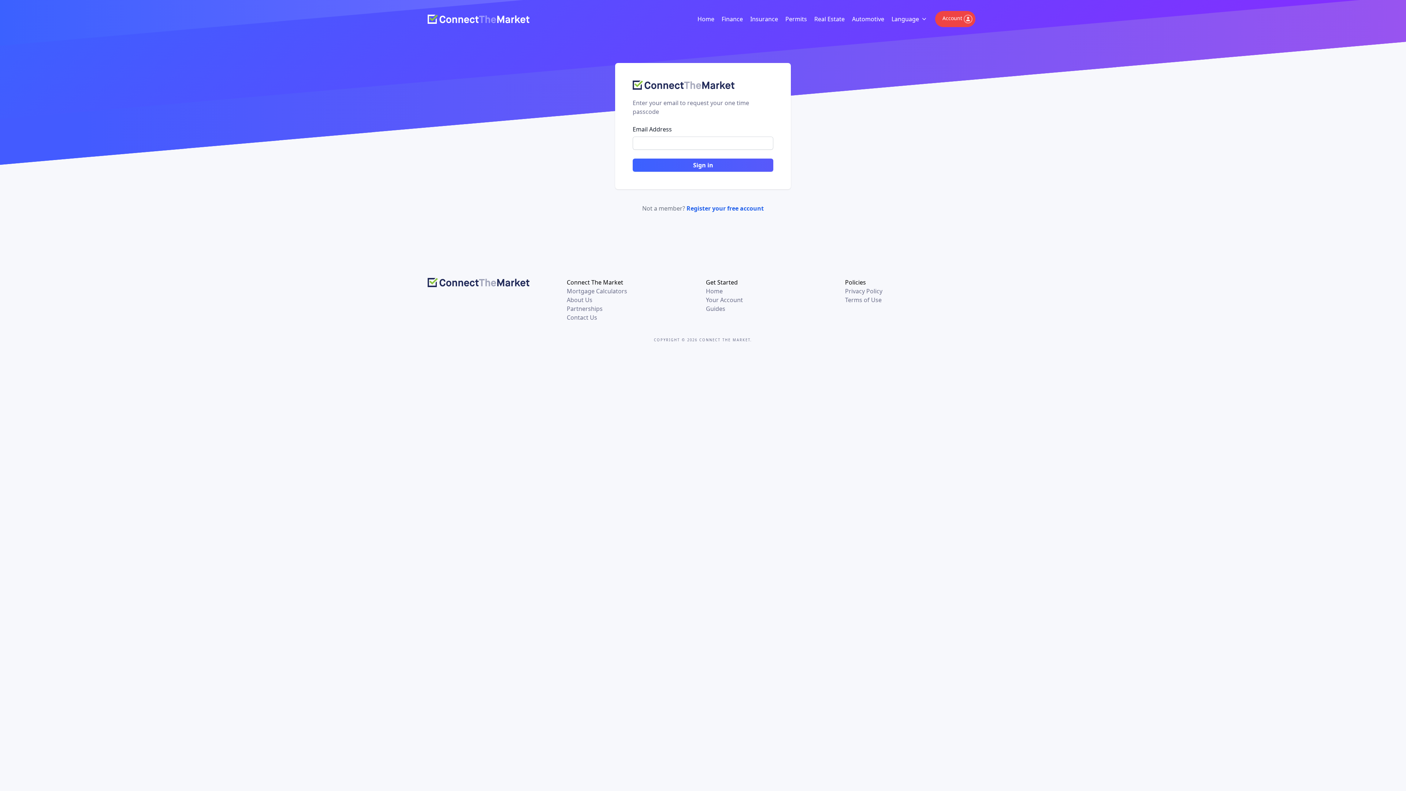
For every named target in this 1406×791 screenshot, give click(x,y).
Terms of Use (863, 300)
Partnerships (585, 309)
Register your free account (725, 208)
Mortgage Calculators (597, 291)
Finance (732, 19)
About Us (579, 300)
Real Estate (829, 19)
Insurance (764, 19)
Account (952, 18)
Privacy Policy (863, 291)
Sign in (703, 165)
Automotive (868, 19)
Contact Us (582, 317)
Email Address (652, 129)
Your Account (724, 300)
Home (706, 19)
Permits (796, 19)
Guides (715, 309)
